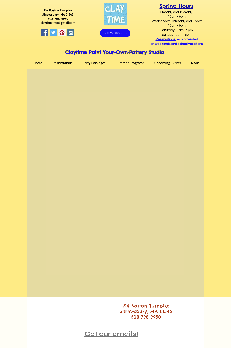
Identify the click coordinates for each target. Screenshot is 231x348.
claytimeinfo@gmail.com (58, 23)
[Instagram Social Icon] (70, 32)
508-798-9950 (58, 18)
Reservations (166, 39)
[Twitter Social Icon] (53, 32)
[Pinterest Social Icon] (62, 32)
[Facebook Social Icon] (44, 32)
